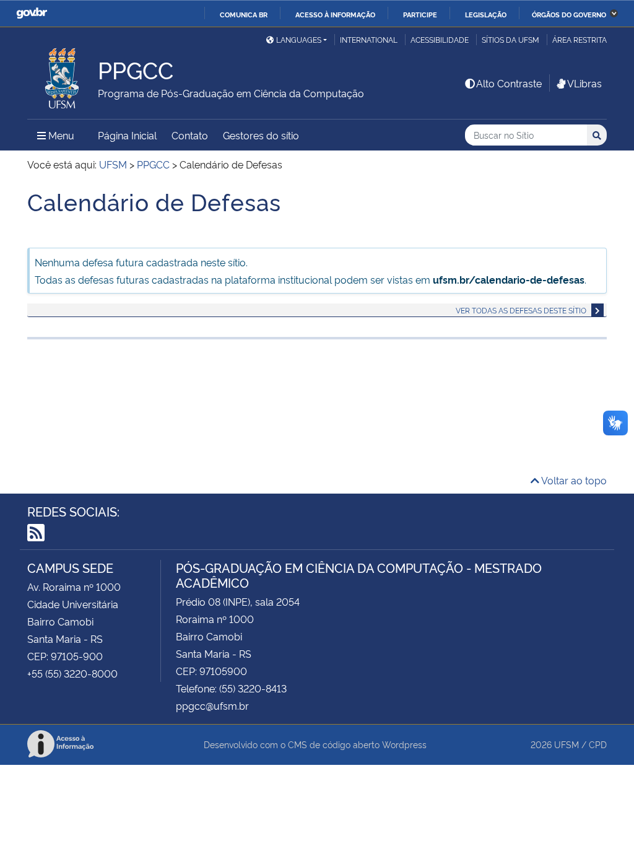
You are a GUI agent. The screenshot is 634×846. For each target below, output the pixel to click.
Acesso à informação (335, 14)
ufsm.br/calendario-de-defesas (508, 279)
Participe (420, 14)
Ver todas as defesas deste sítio (521, 310)
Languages (298, 39)
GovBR (31, 13)
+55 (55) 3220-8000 (72, 673)
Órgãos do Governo (569, 14)
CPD (598, 744)
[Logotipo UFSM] (62, 75)
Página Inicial (127, 135)
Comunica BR (243, 14)
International (368, 39)
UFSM (566, 744)
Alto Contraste (509, 83)
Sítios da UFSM (510, 39)
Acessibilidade (439, 39)
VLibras (584, 83)
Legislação (485, 14)
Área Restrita (579, 39)
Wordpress (404, 744)
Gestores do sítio (261, 135)
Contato (190, 135)
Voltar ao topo (573, 480)
